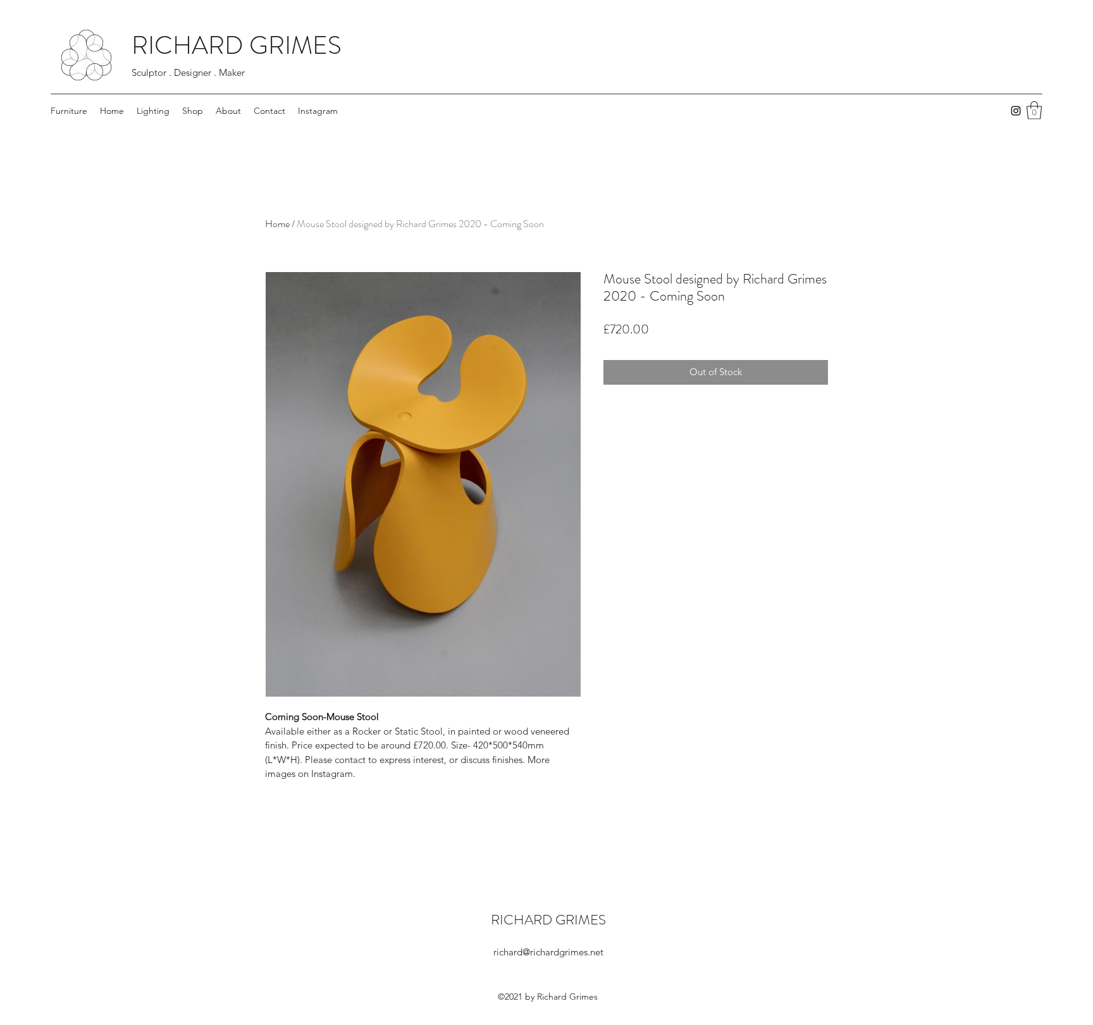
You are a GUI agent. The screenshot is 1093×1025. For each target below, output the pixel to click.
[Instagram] (1016, 110)
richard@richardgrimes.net (548, 952)
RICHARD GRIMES (237, 45)
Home (277, 223)
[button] (1034, 110)
